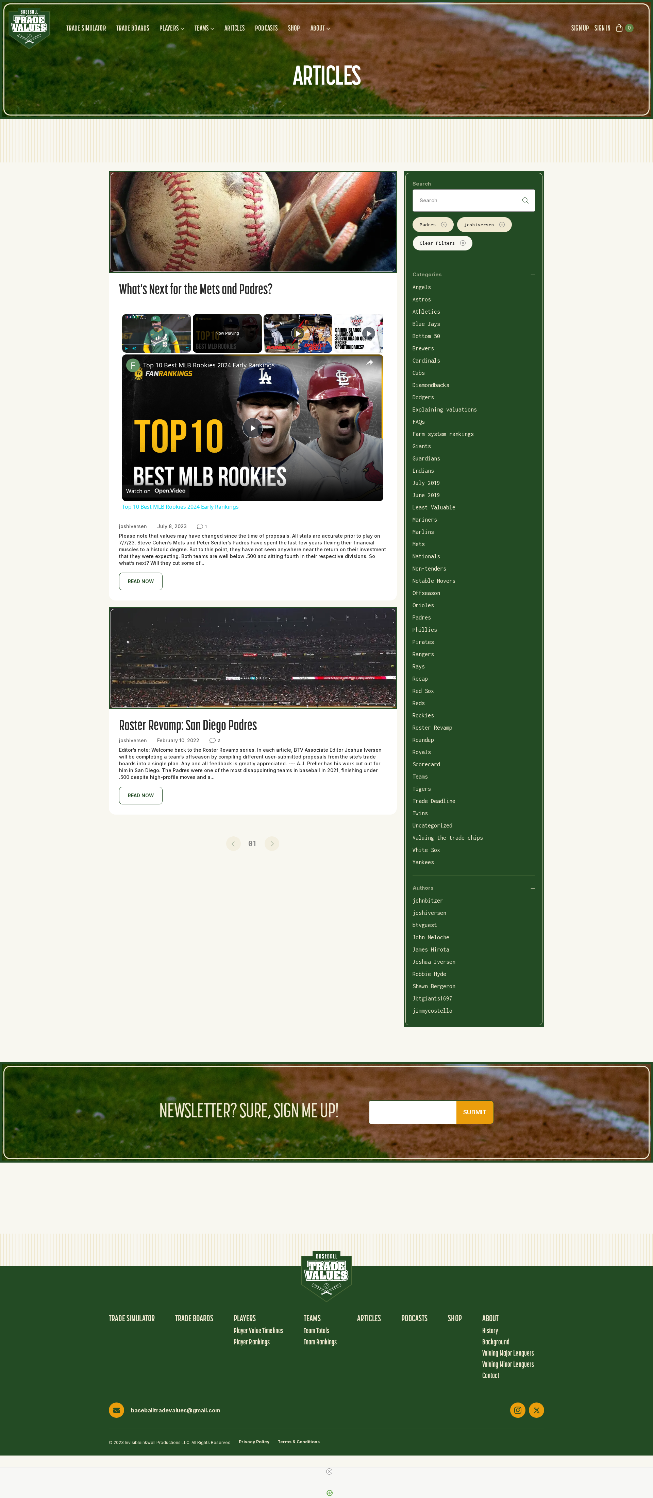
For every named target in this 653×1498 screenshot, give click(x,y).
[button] (233, 843)
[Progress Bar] (156, 344)
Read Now (141, 581)
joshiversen (479, 224)
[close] (329, 1471)
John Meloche (431, 937)
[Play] (126, 349)
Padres (428, 224)
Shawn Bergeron (434, 986)
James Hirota (431, 949)
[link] (133, 365)
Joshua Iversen (434, 962)
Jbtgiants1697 (432, 998)
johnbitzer (428, 901)
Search (422, 183)
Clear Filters (437, 243)
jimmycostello (432, 1011)
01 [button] (252, 843)
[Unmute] (134, 349)
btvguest (425, 925)
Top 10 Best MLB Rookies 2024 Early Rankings (209, 365)
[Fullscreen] (187, 349)
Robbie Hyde (429, 974)
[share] (370, 362)
